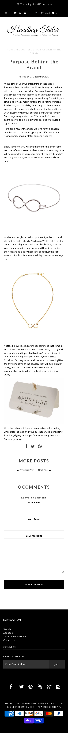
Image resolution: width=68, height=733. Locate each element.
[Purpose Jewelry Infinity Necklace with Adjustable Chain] (21, 240)
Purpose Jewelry (44, 91)
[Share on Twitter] (33, 447)
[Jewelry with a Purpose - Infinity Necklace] (34, 335)
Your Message (34, 535)
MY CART (49, 12)
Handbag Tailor (34, 703)
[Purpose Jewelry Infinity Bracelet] (34, 231)
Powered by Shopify (49, 707)
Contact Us (9, 640)
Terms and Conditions (15, 636)
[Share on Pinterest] (40, 447)
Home (10, 49)
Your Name (34, 502)
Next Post (43, 469)
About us (8, 632)
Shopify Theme (55, 703)
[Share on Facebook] (26, 447)
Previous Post (27, 469)
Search (7, 629)
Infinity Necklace (31, 240)
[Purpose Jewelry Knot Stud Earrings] (34, 422)
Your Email (34, 519)
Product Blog (25, 49)
